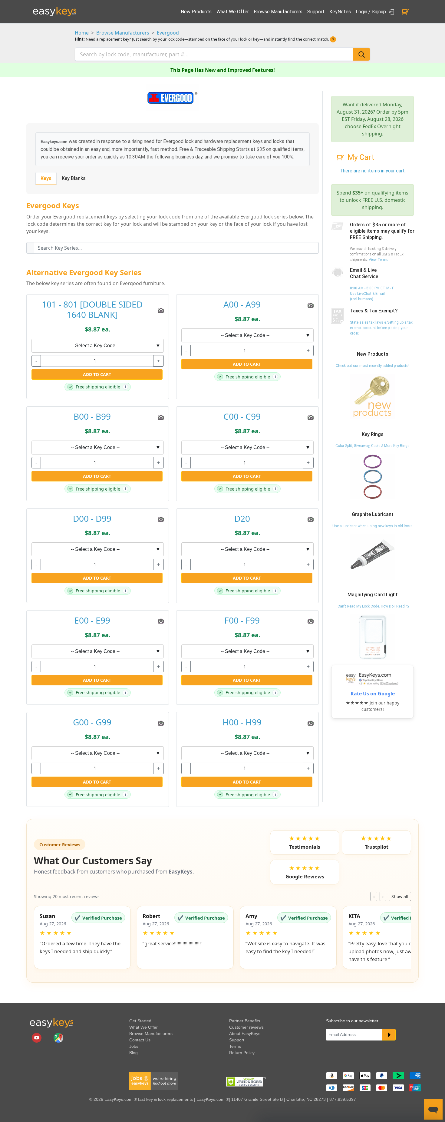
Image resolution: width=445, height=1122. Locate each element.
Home (82, 32)
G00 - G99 (92, 722)
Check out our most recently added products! (372, 366)
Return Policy (242, 1052)
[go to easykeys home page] (51, 1022)
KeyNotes (340, 12)
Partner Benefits (244, 1020)
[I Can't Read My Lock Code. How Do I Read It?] (372, 637)
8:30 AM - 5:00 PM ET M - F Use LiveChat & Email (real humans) (372, 293)
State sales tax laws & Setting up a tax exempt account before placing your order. (381, 327)
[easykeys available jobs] (153, 1080)
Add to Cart (97, 374)
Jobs (133, 1046)
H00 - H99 (242, 722)
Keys (46, 178)
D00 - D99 (92, 519)
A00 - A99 (242, 304)
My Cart (361, 157)
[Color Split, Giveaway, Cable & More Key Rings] (372, 476)
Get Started (140, 1020)
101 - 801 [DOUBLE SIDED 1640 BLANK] (92, 309)
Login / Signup (371, 12)
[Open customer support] (433, 1109)
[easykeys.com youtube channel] (37, 1037)
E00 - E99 (92, 620)
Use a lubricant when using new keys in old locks (372, 526)
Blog (133, 1052)
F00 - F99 (242, 620)
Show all (399, 896)
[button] (82, 937)
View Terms (378, 260)
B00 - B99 (92, 416)
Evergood (168, 32)
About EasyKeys (244, 1033)
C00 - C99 (242, 416)
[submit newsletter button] (389, 1034)
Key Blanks (74, 178)
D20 (242, 519)
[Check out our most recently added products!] (372, 396)
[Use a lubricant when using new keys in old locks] (372, 556)
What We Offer (232, 12)
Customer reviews (246, 1027)
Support (316, 12)
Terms (235, 1046)
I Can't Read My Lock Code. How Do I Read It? (372, 606)
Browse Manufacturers (278, 12)
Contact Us (139, 1039)
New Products (196, 12)
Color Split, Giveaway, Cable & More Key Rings (372, 446)
